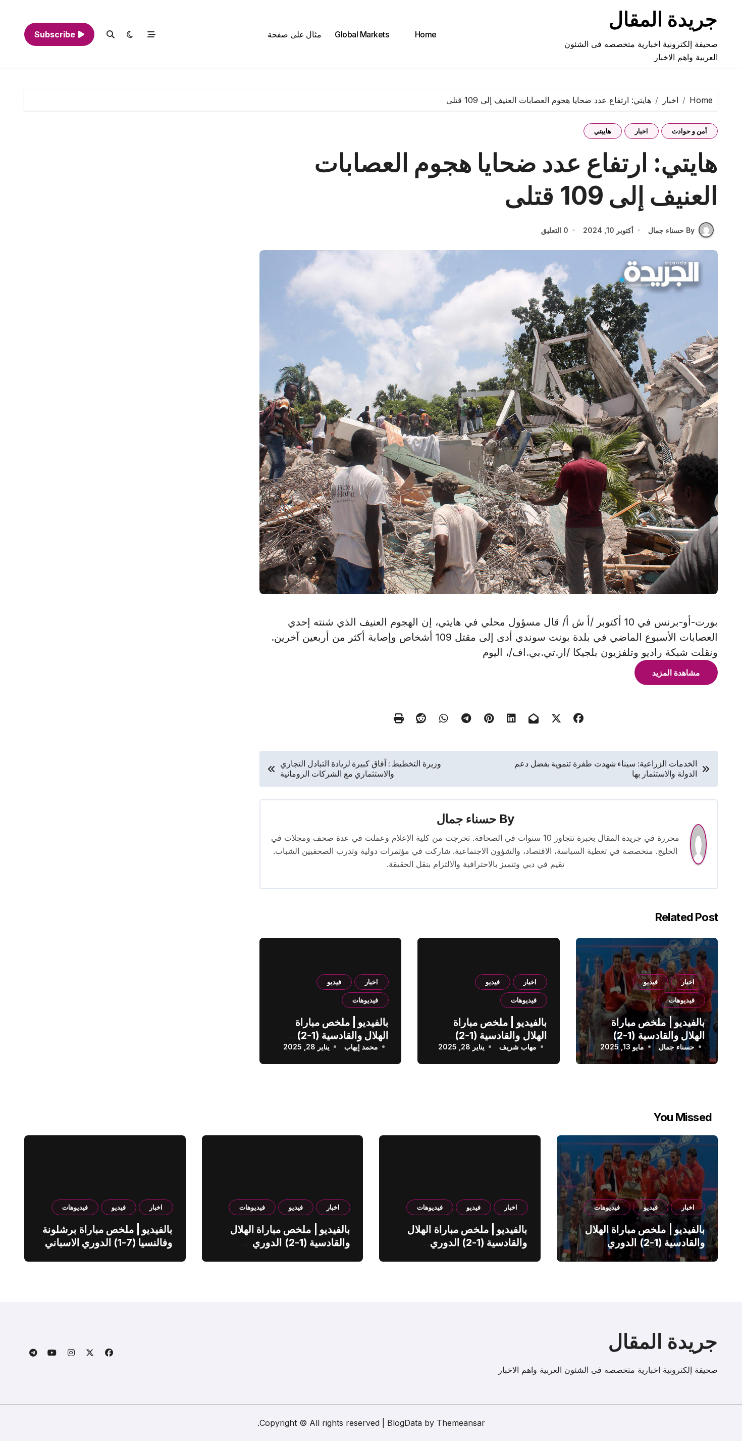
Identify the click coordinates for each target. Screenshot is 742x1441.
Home (426, 34)
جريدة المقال (663, 19)
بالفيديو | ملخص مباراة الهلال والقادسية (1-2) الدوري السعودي (658, 1035)
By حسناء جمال (671, 230)
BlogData (404, 1423)
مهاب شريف (518, 1046)
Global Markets (362, 34)
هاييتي (602, 131)
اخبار (641, 131)
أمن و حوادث (689, 131)
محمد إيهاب (361, 1046)
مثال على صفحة (295, 34)
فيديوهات (682, 1000)
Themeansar (461, 1423)
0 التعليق (554, 230)
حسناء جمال (467, 818)
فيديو (651, 982)
